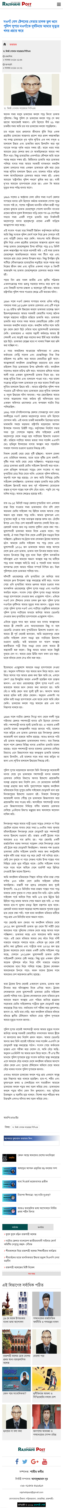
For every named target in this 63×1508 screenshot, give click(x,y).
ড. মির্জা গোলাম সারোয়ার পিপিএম (25, 1127)
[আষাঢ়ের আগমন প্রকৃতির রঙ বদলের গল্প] (31, 1174)
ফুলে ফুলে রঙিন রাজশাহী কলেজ (20, 1234)
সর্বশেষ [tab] (15, 1227)
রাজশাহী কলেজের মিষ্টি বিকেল (19, 1267)
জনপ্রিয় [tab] (41, 1227)
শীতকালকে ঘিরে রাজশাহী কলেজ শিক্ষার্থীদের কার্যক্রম (30, 1250)
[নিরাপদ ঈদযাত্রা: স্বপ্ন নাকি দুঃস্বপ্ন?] (31, 1200)
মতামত (13, 44)
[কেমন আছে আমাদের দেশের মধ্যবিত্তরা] (31, 1160)
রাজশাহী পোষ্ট (39, 1504)
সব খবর (31, 1273)
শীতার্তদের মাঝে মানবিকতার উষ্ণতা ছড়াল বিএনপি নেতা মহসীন (31, 1259)
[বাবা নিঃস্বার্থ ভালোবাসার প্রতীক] (31, 1187)
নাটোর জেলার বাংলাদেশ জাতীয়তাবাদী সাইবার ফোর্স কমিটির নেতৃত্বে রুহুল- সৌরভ (30, 1242)
